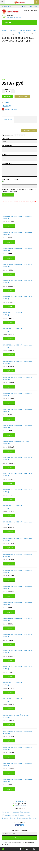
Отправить (8, 195)
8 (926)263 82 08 (19, 808)
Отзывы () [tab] (8, 120)
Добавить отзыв (29, 130)
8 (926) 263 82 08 (30, 10)
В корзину (7, 96)
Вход (25, 6)
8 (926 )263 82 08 (19, 804)
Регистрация (33, 6)
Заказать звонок (21, 801)
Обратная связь (20, 806)
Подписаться (19, 838)
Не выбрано (6, 6)
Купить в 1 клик (22, 96)
